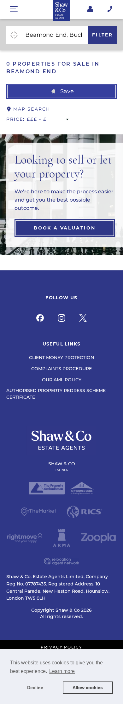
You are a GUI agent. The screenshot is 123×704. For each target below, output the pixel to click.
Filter (102, 35)
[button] (61, 91)
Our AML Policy (61, 380)
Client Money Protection (61, 357)
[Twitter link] (83, 318)
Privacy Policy (61, 647)
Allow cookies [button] (88, 687)
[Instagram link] (61, 318)
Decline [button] (35, 687)
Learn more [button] (62, 671)
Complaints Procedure (61, 368)
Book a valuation (65, 228)
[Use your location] (13, 35)
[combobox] (54, 35)
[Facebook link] (40, 318)
